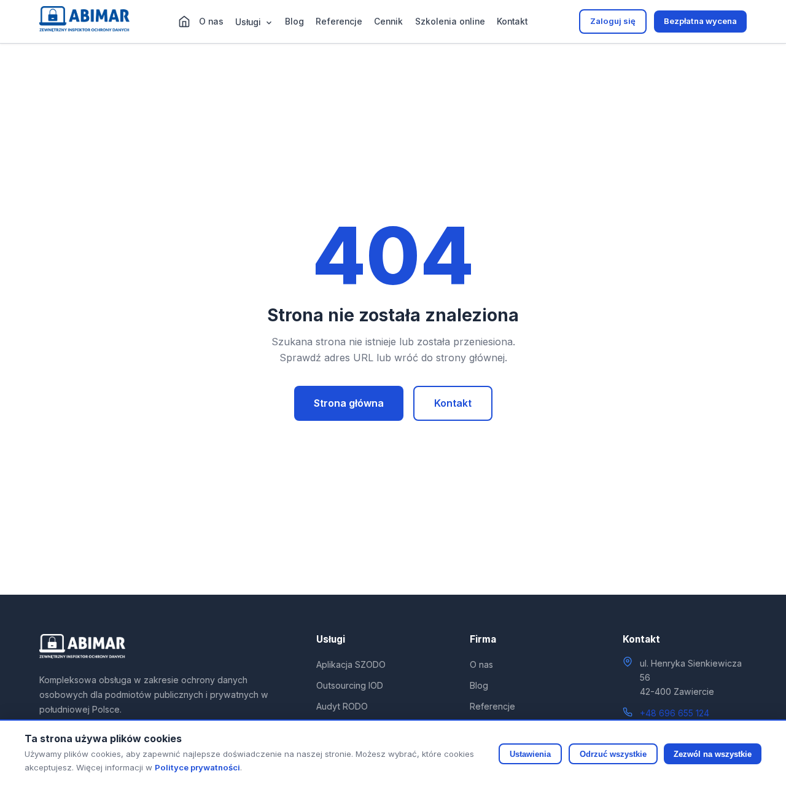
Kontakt (512, 21)
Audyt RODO (342, 706)
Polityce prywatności (197, 767)
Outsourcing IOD (349, 685)
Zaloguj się (613, 21)
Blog (294, 21)
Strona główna (349, 403)
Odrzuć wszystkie (613, 754)
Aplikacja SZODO (351, 664)
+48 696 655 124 (674, 713)
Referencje (339, 21)
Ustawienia (530, 754)
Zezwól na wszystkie (713, 754)
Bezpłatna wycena (700, 21)
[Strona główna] (184, 21)
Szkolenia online (450, 21)
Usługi (249, 22)
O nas (211, 21)
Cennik (388, 21)
